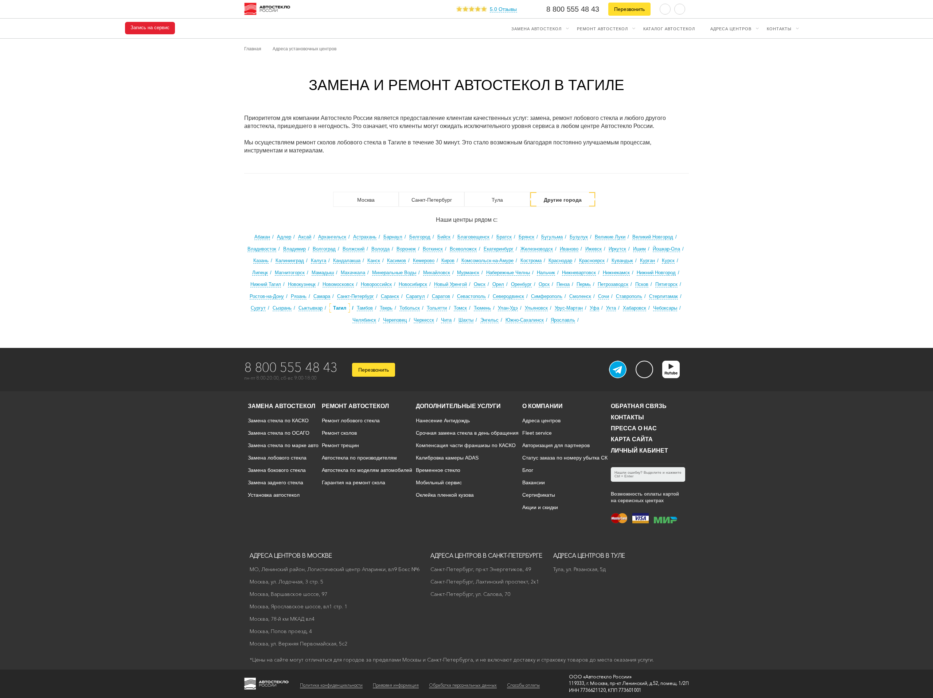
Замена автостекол (536, 28)
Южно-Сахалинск (524, 320)
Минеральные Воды (394, 272)
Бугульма (552, 237)
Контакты (779, 28)
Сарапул (415, 296)
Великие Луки (610, 237)
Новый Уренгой (450, 284)
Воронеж (406, 249)
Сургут (258, 308)
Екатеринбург (499, 249)
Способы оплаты (523, 685)
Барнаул (392, 237)
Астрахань (364, 237)
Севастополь (471, 296)
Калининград (290, 260)
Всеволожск (463, 249)
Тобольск (409, 308)
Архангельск (332, 237)
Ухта (611, 308)
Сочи (603, 296)
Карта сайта (632, 439)
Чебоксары (665, 308)
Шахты (465, 320)
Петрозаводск (613, 284)
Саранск (390, 296)
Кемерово (423, 260)
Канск (373, 260)
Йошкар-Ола (666, 249)
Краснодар (560, 260)
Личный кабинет (639, 450)
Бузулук (579, 237)
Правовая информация (396, 685)
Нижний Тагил (265, 284)
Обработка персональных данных (463, 685)
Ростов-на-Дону (267, 296)
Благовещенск (473, 237)
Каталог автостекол (669, 28)
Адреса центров (731, 28)
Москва (366, 200)
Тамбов (365, 308)
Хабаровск (634, 308)
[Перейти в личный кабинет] (680, 8)
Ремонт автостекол (602, 28)
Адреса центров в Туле (589, 555)
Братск (504, 237)
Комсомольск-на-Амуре (487, 260)
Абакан (262, 237)
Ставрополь (629, 296)
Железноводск (536, 249)
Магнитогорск (290, 272)
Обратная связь (639, 406)
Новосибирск (413, 284)
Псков (641, 284)
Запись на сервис (149, 28)
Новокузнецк (302, 284)
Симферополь (546, 296)
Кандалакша (346, 260)
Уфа (594, 308)
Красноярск (592, 260)
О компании (542, 406)
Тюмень (482, 308)
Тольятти (437, 308)
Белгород (419, 237)
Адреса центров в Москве (291, 555)
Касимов (396, 260)
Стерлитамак (663, 296)
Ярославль (563, 320)
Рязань (299, 296)
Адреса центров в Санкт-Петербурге (486, 555)
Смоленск (580, 296)
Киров (447, 260)
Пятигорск (666, 284)
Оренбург (521, 284)
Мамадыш (323, 272)
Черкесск (424, 320)
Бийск (443, 237)
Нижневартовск (579, 272)
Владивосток (261, 249)
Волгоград (324, 249)
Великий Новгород (652, 237)
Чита (446, 320)
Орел (498, 284)
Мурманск (468, 272)
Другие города (563, 200)
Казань (261, 260)
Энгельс (489, 320)
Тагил (339, 308)
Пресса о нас (634, 428)
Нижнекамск (616, 272)
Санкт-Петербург (431, 200)
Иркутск (617, 249)
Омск (479, 284)
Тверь (386, 308)
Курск (668, 260)
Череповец (395, 320)
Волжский (353, 249)
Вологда (380, 249)
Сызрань (282, 308)
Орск (544, 284)
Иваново (569, 249)
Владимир (294, 249)
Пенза (563, 284)
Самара (321, 296)
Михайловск (436, 272)
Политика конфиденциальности (331, 685)
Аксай (304, 237)
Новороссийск (376, 284)
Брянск (526, 237)
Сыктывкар (310, 308)
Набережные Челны (508, 272)
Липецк (260, 272)
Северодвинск (508, 296)
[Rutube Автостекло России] (675, 376)
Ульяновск (536, 308)
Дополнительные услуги (458, 406)
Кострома (531, 260)
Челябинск (364, 320)
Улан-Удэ (508, 308)
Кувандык (622, 260)
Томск (460, 308)
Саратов (441, 296)
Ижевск (593, 249)
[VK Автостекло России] (644, 369)
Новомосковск (338, 284)
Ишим (639, 249)
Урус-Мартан (569, 308)
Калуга (318, 260)
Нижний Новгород (656, 272)
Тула (497, 200)
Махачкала (353, 272)
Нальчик (546, 272)
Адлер (284, 237)
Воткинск (433, 249)
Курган (647, 260)
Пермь (584, 284)
